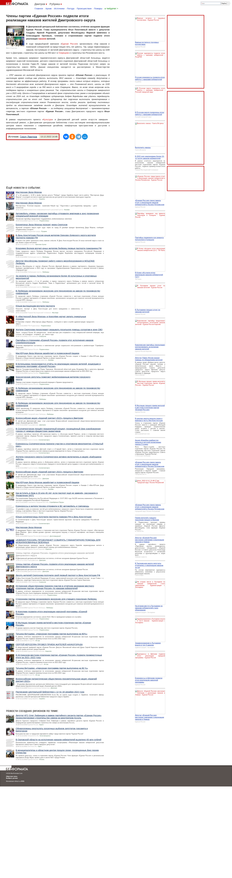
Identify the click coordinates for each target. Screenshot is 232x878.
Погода (70, 8)
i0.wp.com (13, 48)
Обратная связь (11, 776)
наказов (42, 39)
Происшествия (84, 8)
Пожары (98, 8)
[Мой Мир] (85, 137)
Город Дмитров (28, 136)
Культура (47, 119)
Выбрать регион (12, 778)
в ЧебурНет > (111, 8)
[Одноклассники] (72, 137)
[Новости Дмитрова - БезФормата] (14, 3)
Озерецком (63, 53)
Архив (48, 8)
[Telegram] (78, 137)
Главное (39, 8)
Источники (59, 8)
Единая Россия (69, 44)
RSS (22, 781)
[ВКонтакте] (66, 137)
